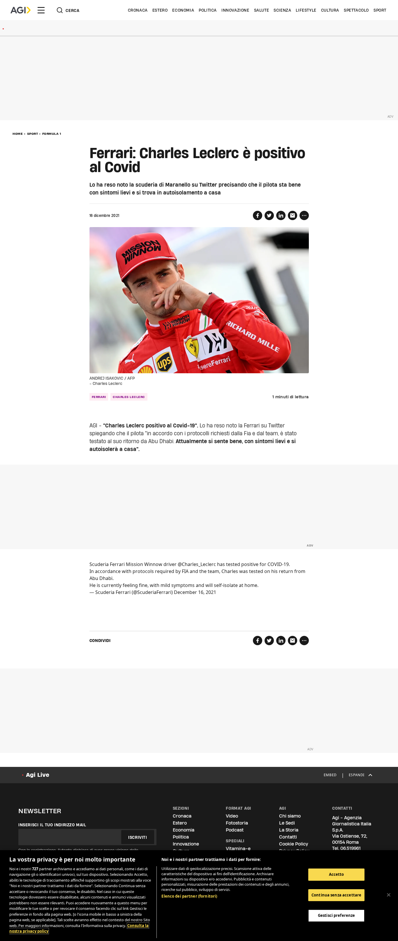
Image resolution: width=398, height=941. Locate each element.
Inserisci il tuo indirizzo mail (52, 825)
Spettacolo (356, 10)
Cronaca (138, 10)
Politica (208, 10)
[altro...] (304, 215)
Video (232, 816)
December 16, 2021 (195, 592)
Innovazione (235, 10)
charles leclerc (129, 397)
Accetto (336, 874)
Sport (380, 10)
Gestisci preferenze (336, 915)
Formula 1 (51, 134)
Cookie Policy (293, 844)
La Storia (288, 830)
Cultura (330, 10)
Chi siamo (290, 816)
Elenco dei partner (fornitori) (189, 896)
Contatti (288, 837)
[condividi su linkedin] (281, 215)
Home (18, 134)
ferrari (99, 397)
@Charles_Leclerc (197, 564)
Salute (261, 10)
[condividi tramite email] (292, 215)
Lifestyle (306, 10)
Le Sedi (287, 823)
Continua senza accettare (336, 895)
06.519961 (350, 848)
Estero (160, 10)
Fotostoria (237, 823)
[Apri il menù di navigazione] (41, 10)
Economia (183, 10)
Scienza (282, 10)
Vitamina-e (238, 848)
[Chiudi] (388, 894)
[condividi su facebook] (257, 215)
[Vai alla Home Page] (20, 10)
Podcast (235, 830)
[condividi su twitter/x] (269, 215)
